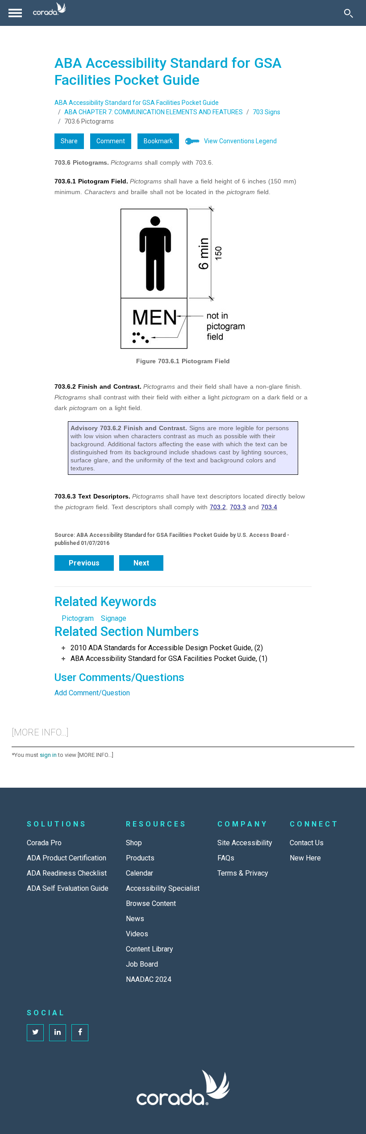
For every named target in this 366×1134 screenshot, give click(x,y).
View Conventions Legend (240, 141)
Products (140, 858)
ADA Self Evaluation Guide (67, 888)
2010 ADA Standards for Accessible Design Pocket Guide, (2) (167, 648)
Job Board (142, 964)
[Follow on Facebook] (79, 1032)
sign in (48, 755)
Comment (110, 141)
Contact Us (307, 843)
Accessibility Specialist (163, 888)
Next (141, 563)
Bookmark (158, 141)
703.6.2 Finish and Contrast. (97, 386)
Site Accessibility (244, 843)
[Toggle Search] (348, 12)
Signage (113, 618)
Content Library (149, 949)
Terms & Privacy (242, 873)
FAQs (225, 858)
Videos (137, 934)
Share (69, 141)
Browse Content (151, 903)
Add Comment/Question (92, 693)
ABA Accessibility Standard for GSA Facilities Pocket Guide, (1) (169, 658)
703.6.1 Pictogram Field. (91, 181)
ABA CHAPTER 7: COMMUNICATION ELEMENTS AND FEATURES (153, 112)
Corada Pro (44, 843)
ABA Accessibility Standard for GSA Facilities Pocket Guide (136, 102)
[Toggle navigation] (15, 13)
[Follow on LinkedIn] (57, 1032)
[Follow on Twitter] (35, 1032)
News (135, 918)
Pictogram (78, 618)
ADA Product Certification (66, 858)
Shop (134, 843)
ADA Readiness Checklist (67, 873)
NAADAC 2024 (148, 979)
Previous (84, 563)
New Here (305, 858)
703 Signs (266, 112)
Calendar (139, 873)
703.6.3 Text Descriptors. (92, 496)
